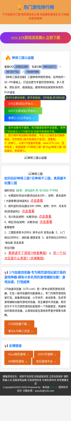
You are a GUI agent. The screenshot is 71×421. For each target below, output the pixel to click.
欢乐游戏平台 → (46, 361)
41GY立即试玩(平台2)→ (23, 110)
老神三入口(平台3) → (21, 118)
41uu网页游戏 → (18, 354)
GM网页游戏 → (17, 361)
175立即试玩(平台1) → (22, 103)
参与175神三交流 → (20, 331)
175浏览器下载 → (19, 323)
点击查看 (36, 200)
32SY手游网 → (47, 354)
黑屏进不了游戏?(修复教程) (27, 253)
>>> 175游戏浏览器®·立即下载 (35, 38)
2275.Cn (54, 387)
